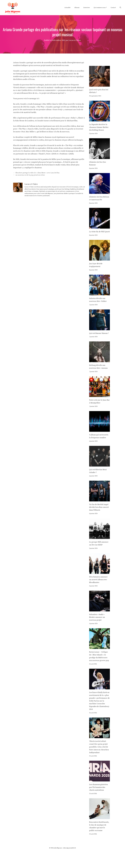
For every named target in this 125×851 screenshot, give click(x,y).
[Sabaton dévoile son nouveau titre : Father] (99, 294)
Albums (76, 7)
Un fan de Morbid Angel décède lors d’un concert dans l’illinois (99, 507)
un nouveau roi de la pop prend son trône (30, 175)
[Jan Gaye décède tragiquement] (99, 259)
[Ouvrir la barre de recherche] (120, 7)
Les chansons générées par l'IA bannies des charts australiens (98, 787)
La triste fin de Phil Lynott (99, 232)
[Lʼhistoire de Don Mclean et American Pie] (99, 192)
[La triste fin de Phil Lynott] (99, 227)
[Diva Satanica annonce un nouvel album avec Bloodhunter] (99, 572)
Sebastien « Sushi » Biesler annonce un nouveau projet (97, 617)
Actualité (67, 7)
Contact (113, 7)
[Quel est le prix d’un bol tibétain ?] (99, 85)
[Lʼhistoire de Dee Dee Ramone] (99, 157)
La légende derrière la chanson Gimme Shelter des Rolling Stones (98, 127)
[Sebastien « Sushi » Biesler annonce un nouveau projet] (99, 610)
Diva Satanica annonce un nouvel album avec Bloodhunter (98, 580)
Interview (86, 7)
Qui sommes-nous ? (100, 7)
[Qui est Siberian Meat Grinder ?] (99, 465)
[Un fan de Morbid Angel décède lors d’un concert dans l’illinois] (99, 500)
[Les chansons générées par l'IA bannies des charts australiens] (99, 780)
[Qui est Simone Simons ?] (99, 329)
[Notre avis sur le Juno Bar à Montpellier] (99, 395)
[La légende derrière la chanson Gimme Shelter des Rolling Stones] (99, 120)
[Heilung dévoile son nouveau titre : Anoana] (99, 361)
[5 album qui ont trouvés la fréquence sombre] (99, 430)
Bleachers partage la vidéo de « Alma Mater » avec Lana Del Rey (37, 173)
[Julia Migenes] (12, 7)
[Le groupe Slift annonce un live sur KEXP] (99, 537)
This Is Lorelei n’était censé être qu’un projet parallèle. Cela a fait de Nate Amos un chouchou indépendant (99, 747)
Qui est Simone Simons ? (99, 333)
